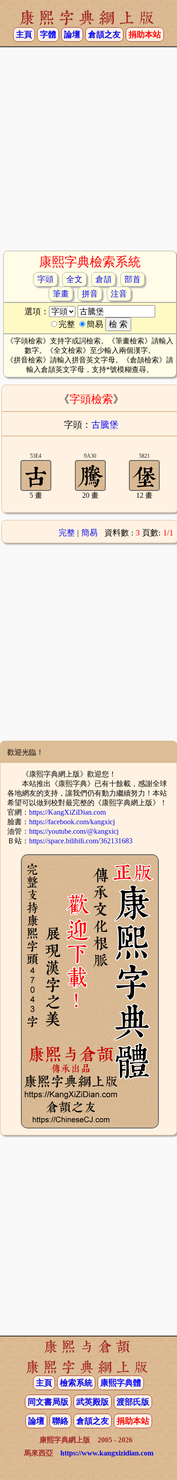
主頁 (24, 34)
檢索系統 (76, 1382)
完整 (67, 532)
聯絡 (60, 1421)
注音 (119, 293)
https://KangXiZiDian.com (67, 812)
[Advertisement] (88, 152)
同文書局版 (48, 1401)
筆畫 (61, 293)
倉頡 (103, 279)
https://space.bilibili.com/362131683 (81, 841)
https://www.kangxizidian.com (106, 1453)
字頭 (45, 279)
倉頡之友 (104, 34)
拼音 (90, 293)
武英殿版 (92, 1401)
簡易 (89, 532)
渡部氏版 (133, 1401)
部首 (132, 279)
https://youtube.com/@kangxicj (73, 831)
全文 (74, 279)
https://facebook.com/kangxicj (72, 822)
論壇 (72, 34)
